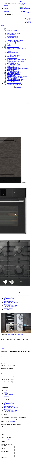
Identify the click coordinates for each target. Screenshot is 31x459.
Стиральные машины (12, 37)
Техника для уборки (9, 301)
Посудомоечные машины (13, 41)
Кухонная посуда (8, 304)
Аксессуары (7, 309)
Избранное (23, 2)
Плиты (8, 44)
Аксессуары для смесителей (14, 83)
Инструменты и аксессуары (14, 80)
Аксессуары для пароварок (13, 74)
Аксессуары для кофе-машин (14, 72)
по (1, 454)
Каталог (3, 25)
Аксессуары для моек (12, 81)
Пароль (2, 434)
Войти (21, 8)
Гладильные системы (12, 30)
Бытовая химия (7, 310)
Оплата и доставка (8, 394)
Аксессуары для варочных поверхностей (17, 68)
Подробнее (3, 348)
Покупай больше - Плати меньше (16, 334)
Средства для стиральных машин (15, 61)
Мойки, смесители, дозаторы (11, 302)
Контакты (6, 11)
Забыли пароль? (5, 439)
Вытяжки (9, 45)
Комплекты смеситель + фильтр (15, 77)
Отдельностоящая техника (10, 297)
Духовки (9, 51)
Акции (5, 392)
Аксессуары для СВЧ (12, 75)
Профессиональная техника (11, 305)
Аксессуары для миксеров (13, 65)
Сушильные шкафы (12, 43)
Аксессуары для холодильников (15, 79)
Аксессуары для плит (12, 67)
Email (2, 433)
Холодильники (10, 32)
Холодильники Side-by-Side (14, 33)
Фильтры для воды (8, 308)
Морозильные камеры (12, 36)
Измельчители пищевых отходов (15, 84)
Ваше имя (3, 445)
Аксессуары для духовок (13, 71)
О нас (5, 390)
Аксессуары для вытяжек (13, 69)
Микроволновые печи (12, 52)
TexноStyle (12, 421)
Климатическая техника (10, 306)
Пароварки (9, 53)
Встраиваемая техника (9, 298)
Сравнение (23, 3)
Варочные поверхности (13, 47)
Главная (6, 5)
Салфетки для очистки (12, 63)
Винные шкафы (11, 34)
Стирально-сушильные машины (15, 40)
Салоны (6, 7)
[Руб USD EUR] (22, 4)
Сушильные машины (12, 38)
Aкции (5, 9)
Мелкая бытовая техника (10, 299)
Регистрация (26, 8)
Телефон (3, 448)
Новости (6, 8)
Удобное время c (5, 451)
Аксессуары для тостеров (13, 64)
